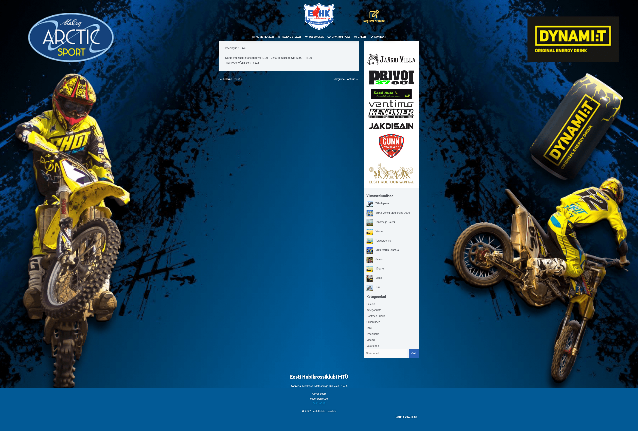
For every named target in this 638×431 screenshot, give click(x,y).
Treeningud (231, 48)
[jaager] (391, 59)
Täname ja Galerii (385, 222)
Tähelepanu (382, 204)
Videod (371, 340)
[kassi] (391, 94)
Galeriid (371, 304)
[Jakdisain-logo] (391, 126)
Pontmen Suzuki (376, 316)
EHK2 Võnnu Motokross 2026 (392, 213)
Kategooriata (374, 310)
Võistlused (373, 346)
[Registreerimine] (374, 14)
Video (378, 278)
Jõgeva (379, 269)
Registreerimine (374, 21)
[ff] (391, 109)
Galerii (378, 259)
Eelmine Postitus (231, 79)
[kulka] (391, 173)
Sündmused (373, 322)
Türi (377, 287)
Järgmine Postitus (346, 79)
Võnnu (379, 231)
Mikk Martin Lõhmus (387, 250)
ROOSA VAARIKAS (406, 417)
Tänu (369, 328)
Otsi (413, 353)
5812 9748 (319, 404)
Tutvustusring (383, 241)
